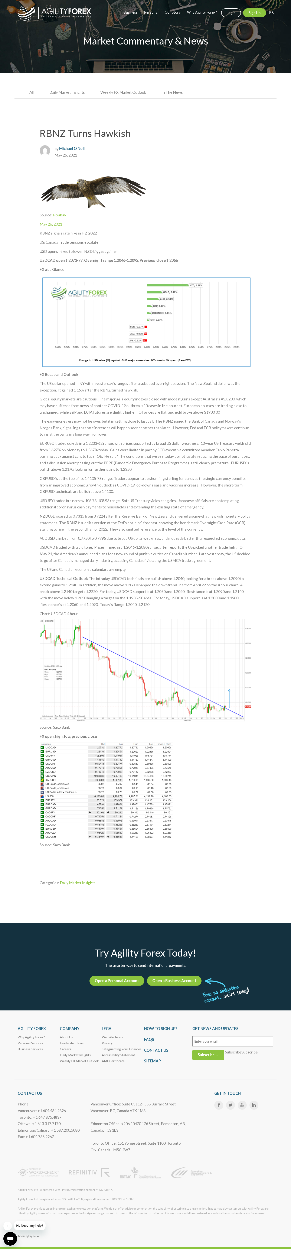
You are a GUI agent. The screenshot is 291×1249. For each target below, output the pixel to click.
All (31, 92)
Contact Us (156, 1050)
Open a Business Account (174, 980)
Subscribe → (208, 1054)
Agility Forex (32, 1028)
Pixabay (59, 215)
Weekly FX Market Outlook (123, 92)
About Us (66, 1037)
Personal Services (30, 1043)
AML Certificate (113, 1061)
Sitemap (152, 1061)
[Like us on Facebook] (218, 1105)
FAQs (149, 1039)
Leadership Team (72, 1043)
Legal (107, 1028)
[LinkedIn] (253, 1105)
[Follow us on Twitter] (230, 1105)
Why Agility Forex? (31, 1037)
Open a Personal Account (117, 980)
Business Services (30, 1049)
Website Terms (112, 1037)
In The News (172, 92)
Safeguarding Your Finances (121, 1049)
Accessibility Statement (118, 1055)
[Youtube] (242, 1105)
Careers (65, 1049)
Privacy (107, 1043)
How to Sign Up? (160, 1028)
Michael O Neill (72, 148)
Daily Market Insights (67, 92)
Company (69, 1028)
